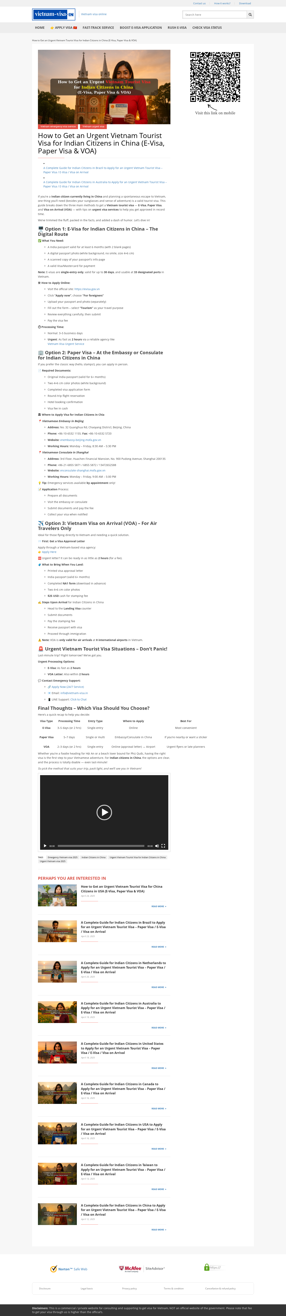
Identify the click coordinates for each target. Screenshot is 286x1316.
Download (245, 3)
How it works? (222, 3)
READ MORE (158, 906)
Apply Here (49, 552)
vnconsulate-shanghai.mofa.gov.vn (82, 470)
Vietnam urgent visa (93, 126)
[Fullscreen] (163, 846)
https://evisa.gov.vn (87, 289)
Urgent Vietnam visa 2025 (52, 861)
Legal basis (87, 1288)
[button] (104, 812)
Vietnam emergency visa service (58, 126)
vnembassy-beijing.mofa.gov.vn (80, 440)
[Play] (45, 846)
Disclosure (45, 1288)
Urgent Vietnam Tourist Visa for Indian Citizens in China (138, 857)
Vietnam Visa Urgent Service (66, 344)
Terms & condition (174, 1288)
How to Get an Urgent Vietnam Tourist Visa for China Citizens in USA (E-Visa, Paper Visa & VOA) (121, 888)
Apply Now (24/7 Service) (68, 687)
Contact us (199, 3)
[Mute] (157, 846)
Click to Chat (78, 699)
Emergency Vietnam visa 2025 (62, 857)
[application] (104, 812)
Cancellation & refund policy (220, 1288)
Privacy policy (129, 1288)
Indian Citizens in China (93, 857)
